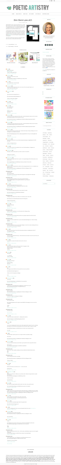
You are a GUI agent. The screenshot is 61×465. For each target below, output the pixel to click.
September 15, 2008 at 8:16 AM (11, 79)
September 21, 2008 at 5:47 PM (11, 387)
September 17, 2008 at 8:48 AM (11, 208)
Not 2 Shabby (51, 142)
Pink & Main (48, 174)
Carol (7, 266)
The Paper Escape (47, 172)
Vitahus (8, 259)
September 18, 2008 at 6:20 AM (11, 257)
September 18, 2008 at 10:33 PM (11, 307)
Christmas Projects (45, 151)
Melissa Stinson (9, 157)
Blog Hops (44, 134)
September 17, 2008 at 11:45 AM (11, 227)
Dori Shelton (9, 75)
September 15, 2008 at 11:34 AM (11, 99)
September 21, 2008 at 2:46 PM (11, 381)
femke (8, 363)
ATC (43, 166)
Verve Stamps (45, 132)
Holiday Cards (45, 140)
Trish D (8, 315)
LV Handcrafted (47, 166)
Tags (47, 170)
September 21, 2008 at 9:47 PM (11, 409)
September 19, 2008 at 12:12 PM (11, 331)
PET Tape (44, 174)
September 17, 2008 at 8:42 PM (11, 243)
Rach (7, 69)
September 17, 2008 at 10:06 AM (11, 212)
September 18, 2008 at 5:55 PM (11, 287)
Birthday (49, 138)
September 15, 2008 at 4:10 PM (11, 137)
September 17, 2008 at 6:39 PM (11, 237)
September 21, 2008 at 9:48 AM (11, 361)
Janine (8, 229)
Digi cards (52, 147)
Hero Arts (50, 151)
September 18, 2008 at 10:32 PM (11, 297)
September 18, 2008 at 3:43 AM (11, 250)
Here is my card (9, 206)
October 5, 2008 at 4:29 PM (11, 441)
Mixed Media (44, 138)
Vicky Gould (9, 115)
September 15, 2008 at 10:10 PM (11, 175)
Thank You (51, 155)
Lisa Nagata (9, 411)
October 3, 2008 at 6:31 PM (11, 434)
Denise (8, 183)
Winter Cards (49, 162)
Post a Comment (9, 443)
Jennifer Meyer (9, 150)
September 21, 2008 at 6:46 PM (11, 393)
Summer (51, 166)
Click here (44, 69)
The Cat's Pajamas (45, 136)
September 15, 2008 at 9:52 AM (11, 84)
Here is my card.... (9, 312)
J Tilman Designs (45, 159)
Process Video (45, 157)
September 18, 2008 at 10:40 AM (11, 282)
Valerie (8, 101)
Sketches (16, 46)
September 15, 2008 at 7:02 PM (11, 163)
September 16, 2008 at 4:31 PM (11, 193)
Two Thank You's (33, 408)
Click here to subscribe (46, 52)
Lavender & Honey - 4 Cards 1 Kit (49, 85)
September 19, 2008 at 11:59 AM (11, 320)
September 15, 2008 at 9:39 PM (11, 169)
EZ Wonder (44, 164)
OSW (43, 172)
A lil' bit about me (10, 278)
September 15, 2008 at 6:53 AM (11, 73)
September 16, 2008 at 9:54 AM (11, 187)
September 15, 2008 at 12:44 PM (11, 113)
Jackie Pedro (9, 129)
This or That (51, 170)
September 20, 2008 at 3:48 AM (11, 353)
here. (20, 366)
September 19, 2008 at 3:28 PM (11, 347)
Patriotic (48, 164)
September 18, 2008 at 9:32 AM (11, 276)
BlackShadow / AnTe (10, 371)
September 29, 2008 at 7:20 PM (11, 428)
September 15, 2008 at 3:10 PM (11, 120)
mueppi (8, 105)
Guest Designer (45, 168)
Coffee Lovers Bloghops (49, 149)
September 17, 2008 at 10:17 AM (11, 216)
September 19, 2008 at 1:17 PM (11, 339)
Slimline (44, 155)
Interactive (44, 170)
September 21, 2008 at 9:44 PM (11, 405)
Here (7, 255)
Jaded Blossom (45, 147)
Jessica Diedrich (9, 91)
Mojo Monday (11, 46)
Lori (7, 407)
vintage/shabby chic (45, 142)
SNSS (47, 134)
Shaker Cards (50, 159)
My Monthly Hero (50, 157)
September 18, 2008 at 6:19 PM (11, 293)
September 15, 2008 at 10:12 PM (11, 182)
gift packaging (45, 153)
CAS (49, 136)
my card (8, 241)
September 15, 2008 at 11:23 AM (11, 89)
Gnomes (44, 149)
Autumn (49, 147)
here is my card (9, 261)
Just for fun (51, 164)
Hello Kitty (52, 172)
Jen (7, 333)
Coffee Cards (49, 140)
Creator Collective (50, 168)
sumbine (8, 252)
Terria (8, 81)
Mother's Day (44, 162)
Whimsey (8, 400)
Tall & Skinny (49, 153)
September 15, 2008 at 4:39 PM (11, 144)
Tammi (8, 146)
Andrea (8, 395)
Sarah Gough (9, 341)
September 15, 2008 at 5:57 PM (11, 148)
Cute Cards (47, 155)
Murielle (8, 203)
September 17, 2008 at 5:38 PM (11, 232)
